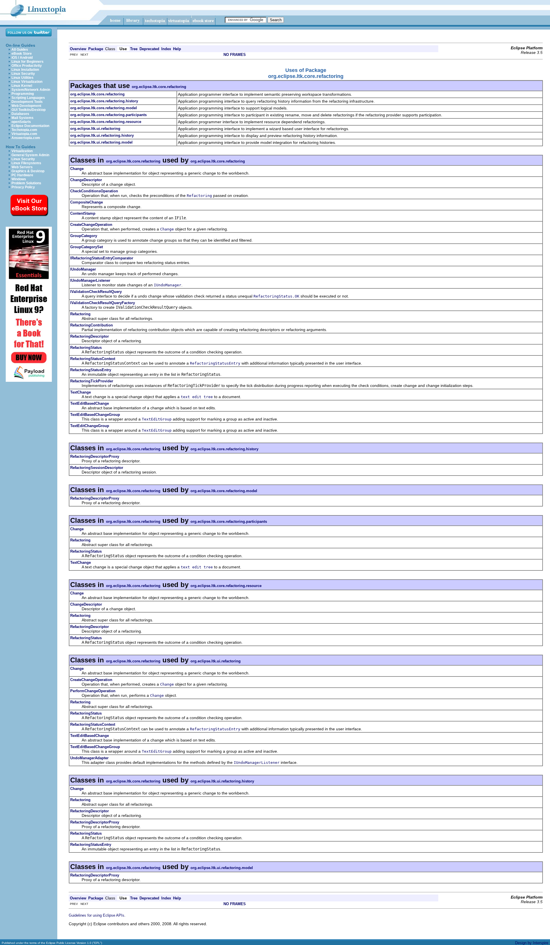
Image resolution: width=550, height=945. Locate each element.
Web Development (26, 106)
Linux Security (23, 74)
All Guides (19, 50)
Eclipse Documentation (30, 126)
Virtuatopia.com (24, 134)
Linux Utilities (22, 78)
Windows (18, 179)
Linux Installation (25, 70)
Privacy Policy (23, 187)
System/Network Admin (30, 90)
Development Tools (27, 102)
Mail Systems (22, 118)
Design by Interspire (531, 943)
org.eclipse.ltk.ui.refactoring (215, 661)
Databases (20, 114)
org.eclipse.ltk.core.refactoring (159, 87)
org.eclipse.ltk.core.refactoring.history (224, 449)
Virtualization (22, 151)
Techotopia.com (24, 130)
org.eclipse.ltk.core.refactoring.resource (226, 586)
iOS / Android (22, 58)
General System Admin (30, 155)
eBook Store (21, 54)
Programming (22, 94)
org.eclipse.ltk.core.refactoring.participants (228, 521)
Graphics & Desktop (27, 171)
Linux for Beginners (27, 62)
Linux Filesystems (26, 163)
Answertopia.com (25, 138)
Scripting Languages (28, 98)
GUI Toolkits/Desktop (28, 110)
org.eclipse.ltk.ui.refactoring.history (222, 781)
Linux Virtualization (26, 82)
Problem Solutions (26, 183)
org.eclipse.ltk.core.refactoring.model (223, 491)
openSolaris (21, 122)
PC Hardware (22, 175)
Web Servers (22, 167)
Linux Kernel (21, 86)
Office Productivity (26, 66)
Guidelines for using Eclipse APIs (96, 915)
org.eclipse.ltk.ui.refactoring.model (221, 868)
